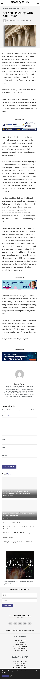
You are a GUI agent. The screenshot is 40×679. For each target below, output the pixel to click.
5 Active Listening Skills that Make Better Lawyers (17, 533)
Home (4, 8)
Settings (4, 672)
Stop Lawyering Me (8, 537)
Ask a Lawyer (20, 665)
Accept (5, 676)
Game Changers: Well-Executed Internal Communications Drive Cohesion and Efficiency (17, 492)
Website (4, 455)
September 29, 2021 (8, 495)
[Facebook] (20, 623)
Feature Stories (20, 640)
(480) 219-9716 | (10, 630)
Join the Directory (20, 650)
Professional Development (13, 8)
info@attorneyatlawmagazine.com (25, 630)
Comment (5, 416)
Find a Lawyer (20, 663)
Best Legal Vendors (20, 646)
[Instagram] (15, 623)
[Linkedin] (10, 623)
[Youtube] (25, 623)
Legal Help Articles (20, 661)
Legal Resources (20, 648)
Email (4, 447)
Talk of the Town (20, 644)
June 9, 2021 (7, 518)
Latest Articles (20, 642)
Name (4, 439)
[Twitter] (30, 623)
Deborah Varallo (19, 384)
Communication (25, 8)
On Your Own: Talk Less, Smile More (13, 523)
